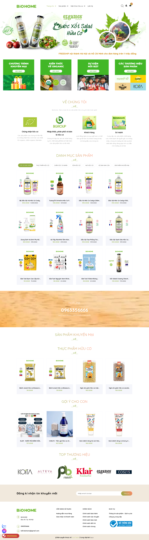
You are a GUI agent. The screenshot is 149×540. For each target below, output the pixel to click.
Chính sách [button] (87, 509)
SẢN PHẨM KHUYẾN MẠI (122, 165)
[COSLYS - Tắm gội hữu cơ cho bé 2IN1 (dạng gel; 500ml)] (60, 424)
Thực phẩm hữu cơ (74, 348)
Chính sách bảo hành (90, 513)
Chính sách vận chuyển (91, 517)
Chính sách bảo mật (90, 520)
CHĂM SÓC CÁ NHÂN (60, 165)
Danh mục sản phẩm (74, 155)
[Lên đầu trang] (124, 535)
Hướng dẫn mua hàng (64, 513)
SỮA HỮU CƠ (76, 165)
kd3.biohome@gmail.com (30, 531)
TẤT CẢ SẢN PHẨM (25, 165)
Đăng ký (126, 493)
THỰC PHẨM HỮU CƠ (42, 165)
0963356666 (74, 310)
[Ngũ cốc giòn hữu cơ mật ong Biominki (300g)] (89, 371)
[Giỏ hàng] (130, 6)
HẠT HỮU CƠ (89, 165)
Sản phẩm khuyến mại (74, 334)
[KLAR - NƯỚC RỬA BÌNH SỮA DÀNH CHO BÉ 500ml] (30, 424)
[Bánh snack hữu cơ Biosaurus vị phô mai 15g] (60, 371)
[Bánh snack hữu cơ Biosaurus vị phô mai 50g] (30, 371)
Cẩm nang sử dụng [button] (63, 509)
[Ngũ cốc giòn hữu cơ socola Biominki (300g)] (119, 371)
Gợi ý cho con (74, 401)
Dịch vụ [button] (112, 509)
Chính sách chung (89, 526)
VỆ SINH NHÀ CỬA (103, 165)
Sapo (92, 537)
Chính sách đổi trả (89, 523)
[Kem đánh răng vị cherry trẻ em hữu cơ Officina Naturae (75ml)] (119, 424)
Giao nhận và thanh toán (65, 517)
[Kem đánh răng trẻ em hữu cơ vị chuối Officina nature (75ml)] (89, 424)
